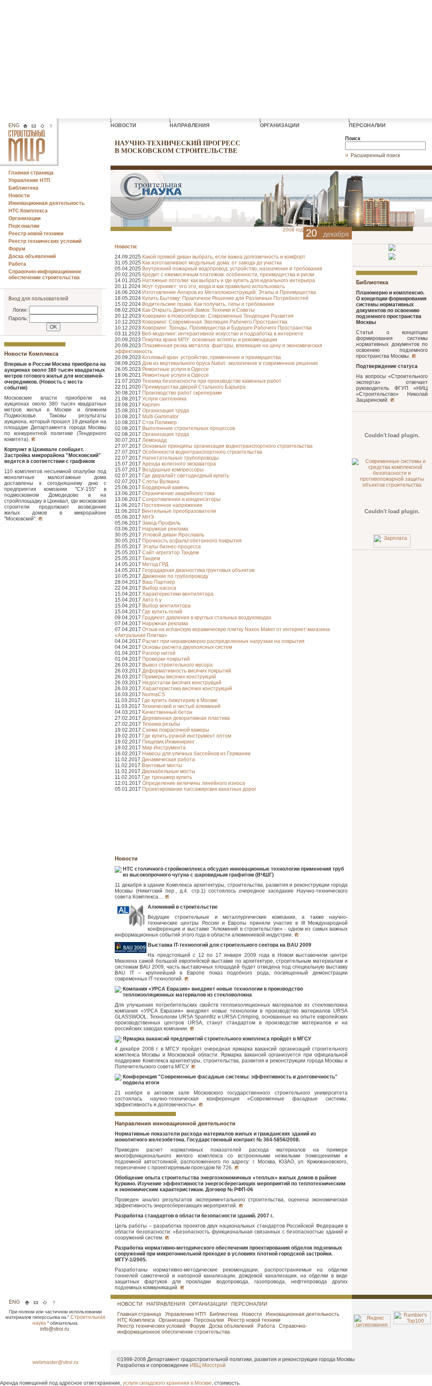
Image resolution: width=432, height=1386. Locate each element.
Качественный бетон (167, 712)
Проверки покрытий (166, 659)
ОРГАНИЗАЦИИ (280, 125)
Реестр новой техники (35, 234)
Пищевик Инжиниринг (168, 742)
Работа (17, 264)
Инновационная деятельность (46, 203)
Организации (24, 218)
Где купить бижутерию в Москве (180, 700)
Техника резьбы (161, 724)
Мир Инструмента (164, 748)
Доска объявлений (32, 256)
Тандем (151, 558)
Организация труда (165, 411)
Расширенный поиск (376, 155)
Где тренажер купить (167, 777)
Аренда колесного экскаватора (179, 464)
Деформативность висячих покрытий (186, 671)
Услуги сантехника (164, 399)
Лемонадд (154, 440)
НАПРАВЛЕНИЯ (190, 125)
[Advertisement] (216, 59)
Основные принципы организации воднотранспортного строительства (227, 446)
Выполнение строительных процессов (188, 428)
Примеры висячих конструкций (179, 677)
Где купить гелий (162, 612)
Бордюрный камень (165, 487)
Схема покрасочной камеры (175, 730)
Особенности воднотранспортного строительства (202, 452)
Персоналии (23, 226)
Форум (16, 249)
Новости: (126, 247)
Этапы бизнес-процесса (171, 547)
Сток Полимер (159, 422)
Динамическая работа (168, 759)
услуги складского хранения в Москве (167, 1383)
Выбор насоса (159, 588)
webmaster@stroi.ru (55, 1362)
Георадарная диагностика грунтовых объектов (198, 570)
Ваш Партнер (158, 582)
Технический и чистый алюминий (181, 706)
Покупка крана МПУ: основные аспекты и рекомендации (209, 340)
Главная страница (31, 173)
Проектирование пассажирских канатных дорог (199, 789)
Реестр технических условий (44, 241)
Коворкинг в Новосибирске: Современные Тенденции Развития (218, 316)
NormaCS (153, 694)
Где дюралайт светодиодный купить (185, 476)
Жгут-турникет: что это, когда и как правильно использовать (213, 286)
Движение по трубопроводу (175, 576)
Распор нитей (159, 653)
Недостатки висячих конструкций (181, 683)
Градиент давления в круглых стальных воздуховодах (206, 618)
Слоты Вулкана (160, 482)
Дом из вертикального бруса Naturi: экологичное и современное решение (230, 363)
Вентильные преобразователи (179, 511)
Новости (19, 196)
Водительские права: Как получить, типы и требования (208, 304)
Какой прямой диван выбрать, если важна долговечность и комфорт (223, 257)
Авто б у (152, 600)
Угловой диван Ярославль (173, 535)
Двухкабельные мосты (168, 771)
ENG (13, 125)
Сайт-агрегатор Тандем (170, 552)
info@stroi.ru (55, 1329)
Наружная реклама (165, 529)
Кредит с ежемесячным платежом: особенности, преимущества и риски (228, 275)
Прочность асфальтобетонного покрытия (192, 541)
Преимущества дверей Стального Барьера (194, 387)
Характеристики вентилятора (177, 594)
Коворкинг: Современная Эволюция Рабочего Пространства (214, 322)
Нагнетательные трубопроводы (180, 458)
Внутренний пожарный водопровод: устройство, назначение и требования (232, 269)
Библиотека (23, 188)
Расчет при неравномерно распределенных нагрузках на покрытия (223, 641)
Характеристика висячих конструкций (187, 689)
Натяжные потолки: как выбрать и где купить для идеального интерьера (228, 280)
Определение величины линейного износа (193, 783)
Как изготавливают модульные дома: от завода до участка (212, 263)
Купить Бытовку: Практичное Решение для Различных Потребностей (225, 298)
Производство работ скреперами (182, 393)
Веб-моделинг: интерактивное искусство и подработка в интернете (222, 334)
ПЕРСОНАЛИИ (368, 125)
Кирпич (150, 405)
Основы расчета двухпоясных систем (187, 647)
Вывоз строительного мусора (177, 665)
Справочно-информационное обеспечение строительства (44, 274)
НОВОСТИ (124, 125)
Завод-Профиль (161, 523)
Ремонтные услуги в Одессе (175, 369)
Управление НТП (29, 180)
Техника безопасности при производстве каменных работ (211, 381)
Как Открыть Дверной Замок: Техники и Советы (198, 310)
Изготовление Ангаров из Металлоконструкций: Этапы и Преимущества (229, 292)
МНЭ (148, 517)
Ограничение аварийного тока (178, 493)
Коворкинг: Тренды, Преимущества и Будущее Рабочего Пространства (227, 328)
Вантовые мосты (162, 765)
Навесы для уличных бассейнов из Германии (196, 754)
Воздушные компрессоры (173, 470)
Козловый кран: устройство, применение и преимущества (211, 357)
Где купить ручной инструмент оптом (186, 736)
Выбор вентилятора (166, 606)
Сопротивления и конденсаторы (181, 499)
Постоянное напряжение (172, 505)
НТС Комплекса (28, 211)
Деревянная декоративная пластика (186, 718)
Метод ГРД (155, 564)
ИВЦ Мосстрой (208, 1365)
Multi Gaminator (160, 416)
